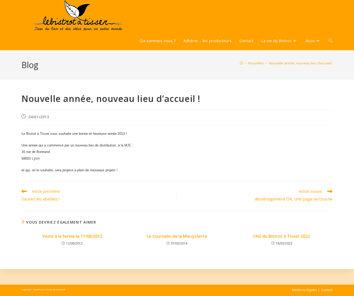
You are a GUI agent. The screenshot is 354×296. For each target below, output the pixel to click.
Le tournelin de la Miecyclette (177, 236)
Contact (326, 290)
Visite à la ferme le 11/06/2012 (72, 236)
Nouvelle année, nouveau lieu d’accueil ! (300, 63)
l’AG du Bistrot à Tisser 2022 (281, 236)
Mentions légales (304, 290)
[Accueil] (241, 63)
